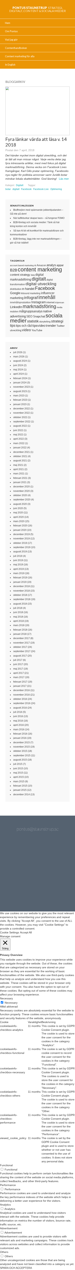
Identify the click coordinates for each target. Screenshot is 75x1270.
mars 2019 (18, 573)
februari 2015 (20, 785)
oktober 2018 (20, 595)
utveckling (15, 330)
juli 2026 (17, 352)
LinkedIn (16, 307)
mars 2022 (18, 443)
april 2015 (18, 777)
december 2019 (21, 534)
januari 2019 (20, 582)
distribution (16, 289)
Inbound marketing (30, 293)
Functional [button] (6, 1165)
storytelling (45, 321)
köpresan (59, 302)
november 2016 (21, 694)
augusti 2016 (20, 707)
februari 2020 (20, 525)
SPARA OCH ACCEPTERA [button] (16, 1267)
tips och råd (24, 325)
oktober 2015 (20, 751)
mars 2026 (18, 356)
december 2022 (21, 408)
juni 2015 (18, 768)
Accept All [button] (26, 932)
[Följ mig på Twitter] (17, 851)
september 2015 (21, 755)
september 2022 (21, 421)
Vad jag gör (11, 39)
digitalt (15, 189)
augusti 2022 (20, 425)
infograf (31, 297)
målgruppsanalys (30, 311)
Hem (7, 22)
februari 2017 (20, 681)
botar (8, 189)
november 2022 (21, 412)
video (26, 330)
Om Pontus (11, 31)
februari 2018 (20, 629)
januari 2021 (20, 482)
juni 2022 (18, 430)
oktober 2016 (20, 699)
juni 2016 (18, 716)
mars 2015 (18, 781)
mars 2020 (18, 521)
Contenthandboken (16, 47)
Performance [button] (8, 1185)
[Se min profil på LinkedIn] (37, 851)
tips (12, 325)
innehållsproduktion (20, 302)
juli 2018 (17, 608)
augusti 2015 (20, 759)
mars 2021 (18, 473)
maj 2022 (18, 434)
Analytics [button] (5, 1204)
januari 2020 (20, 530)
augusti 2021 (20, 460)
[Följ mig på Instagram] (58, 872)
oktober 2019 (20, 543)
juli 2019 (17, 556)
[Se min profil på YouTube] (17, 872)
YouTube (37, 330)
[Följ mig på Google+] (37, 872)
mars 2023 (18, 395)
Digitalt (19, 185)
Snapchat (39, 316)
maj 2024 (18, 369)
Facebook (26, 189)
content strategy (20, 274)
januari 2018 (20, 634)
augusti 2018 (20, 603)
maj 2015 (18, 772)
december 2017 (21, 638)
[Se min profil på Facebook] (58, 851)
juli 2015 (17, 764)
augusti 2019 (20, 551)
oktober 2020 (20, 495)
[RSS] (48, 893)
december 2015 (21, 742)
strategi (57, 321)
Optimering (56, 189)
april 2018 (18, 621)
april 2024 (18, 374)
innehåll (46, 297)
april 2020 (18, 517)
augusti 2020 (20, 504)
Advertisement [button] (9, 1228)
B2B (13, 270)
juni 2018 (18, 612)
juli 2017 (17, 660)
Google (15, 293)
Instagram (38, 302)
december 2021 (21, 452)
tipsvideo (38, 325)
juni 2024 (18, 365)
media (59, 307)
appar (60, 265)
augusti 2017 (20, 655)
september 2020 (21, 499)
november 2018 (21, 590)
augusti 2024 (20, 361)
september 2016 (21, 703)
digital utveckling (41, 284)
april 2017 (18, 673)
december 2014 (21, 794)
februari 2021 (20, 478)
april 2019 (18, 569)
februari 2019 (20, 577)
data (33, 275)
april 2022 (18, 438)
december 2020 (21, 486)
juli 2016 (17, 712)
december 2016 (21, 690)
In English (10, 64)
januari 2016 (20, 738)
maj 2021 (18, 465)
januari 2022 (20, 447)
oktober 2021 (20, 456)
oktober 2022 (20, 417)
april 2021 (18, 469)
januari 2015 (20, 790)
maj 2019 (18, 564)
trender (51, 325)
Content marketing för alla (19, 56)
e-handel (28, 289)
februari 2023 (20, 399)
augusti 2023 (20, 391)
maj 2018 (18, 616)
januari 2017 (20, 686)
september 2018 (21, 599)
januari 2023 (20, 404)
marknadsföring (39, 306)
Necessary (11, 1002)
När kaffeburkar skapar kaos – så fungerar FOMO (38, 218)
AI (35, 265)
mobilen (14, 311)
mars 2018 (18, 625)
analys (51, 265)
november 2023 (21, 387)
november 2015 (21, 746)
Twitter (61, 325)
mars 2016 (18, 729)
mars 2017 (18, 677)
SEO (29, 316)
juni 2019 (18, 560)
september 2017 (21, 651)
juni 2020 (18, 508)
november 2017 (21, 642)
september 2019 (21, 547)
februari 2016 (20, 733)
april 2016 (18, 725)
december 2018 (21, 586)
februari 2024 (20, 378)
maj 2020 (18, 512)
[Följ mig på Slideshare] (27, 893)
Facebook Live (41, 189)
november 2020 (21, 491)
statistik (33, 321)
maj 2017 (18, 668)
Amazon (41, 265)
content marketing (40, 269)
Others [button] (4, 1252)
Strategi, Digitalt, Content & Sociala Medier (37, 9)
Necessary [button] (6, 998)
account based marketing (22, 265)
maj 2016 (18, 720)
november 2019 (21, 538)
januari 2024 (20, 382)
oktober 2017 (20, 647)
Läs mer (64, 178)
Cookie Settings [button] (9, 932)
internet (50, 302)
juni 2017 (18, 664)
